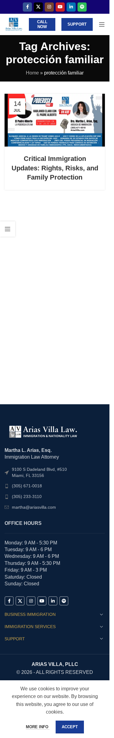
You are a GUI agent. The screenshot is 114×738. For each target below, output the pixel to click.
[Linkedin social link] (71, 7)
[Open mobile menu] (102, 24)
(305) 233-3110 (27, 496)
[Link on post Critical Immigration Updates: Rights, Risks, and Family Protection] (55, 120)
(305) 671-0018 (27, 485)
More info (38, 727)
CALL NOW (42, 24)
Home (32, 72)
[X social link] (38, 7)
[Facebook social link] (27, 7)
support (77, 24)
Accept (70, 727)
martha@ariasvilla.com (34, 507)
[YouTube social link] (60, 7)
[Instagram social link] (49, 7)
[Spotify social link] (82, 7)
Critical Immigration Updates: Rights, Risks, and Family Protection (55, 168)
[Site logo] (14, 24)
